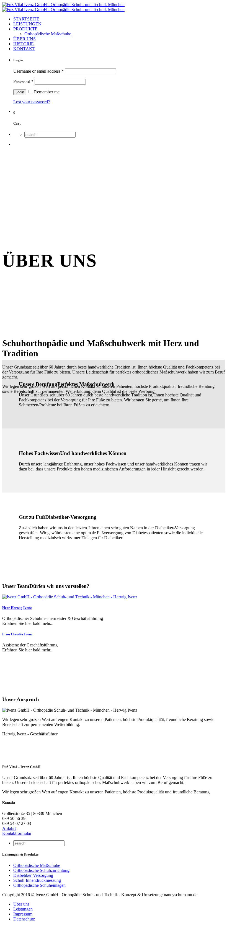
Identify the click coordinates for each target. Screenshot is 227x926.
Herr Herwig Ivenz (17, 608)
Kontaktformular (16, 833)
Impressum (22, 914)
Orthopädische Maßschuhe (47, 33)
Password (23, 81)
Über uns (21, 904)
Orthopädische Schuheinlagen (39, 885)
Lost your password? (31, 101)
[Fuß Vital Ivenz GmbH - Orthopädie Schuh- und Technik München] (63, 7)
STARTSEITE (26, 19)
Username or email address (38, 71)
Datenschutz (24, 919)
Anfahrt (9, 828)
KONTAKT (24, 48)
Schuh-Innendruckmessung (37, 880)
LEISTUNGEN (27, 24)
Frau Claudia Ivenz (17, 634)
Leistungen (23, 909)
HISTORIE (23, 43)
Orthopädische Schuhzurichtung (41, 870)
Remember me (46, 92)
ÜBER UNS (24, 38)
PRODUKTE (25, 29)
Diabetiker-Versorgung (33, 875)
